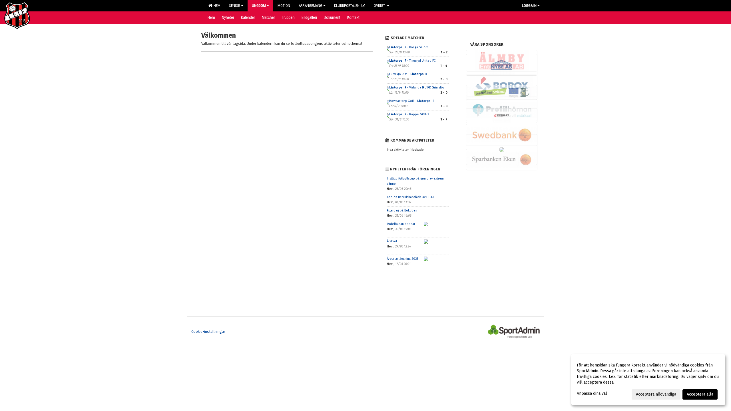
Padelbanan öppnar (401, 224)
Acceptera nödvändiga (656, 394)
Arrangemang (310, 5)
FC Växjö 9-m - (408, 74)
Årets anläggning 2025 (402, 259)
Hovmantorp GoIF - (411, 101)
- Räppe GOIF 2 (409, 114)
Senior (234, 5)
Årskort (392, 241)
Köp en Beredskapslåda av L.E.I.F (410, 197)
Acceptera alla (700, 394)
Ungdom (259, 5)
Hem (216, 5)
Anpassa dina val (592, 393)
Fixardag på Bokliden (402, 210)
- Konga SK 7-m (408, 47)
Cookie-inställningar (208, 331)
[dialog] (648, 379)
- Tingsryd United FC (412, 61)
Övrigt (380, 5)
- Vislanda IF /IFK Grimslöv (416, 87)
